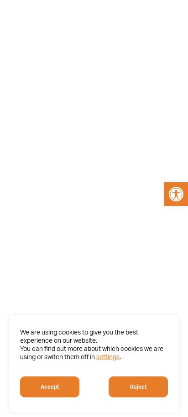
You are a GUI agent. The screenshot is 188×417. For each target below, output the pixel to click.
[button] (176, 194)
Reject (138, 387)
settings (108, 357)
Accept (50, 387)
